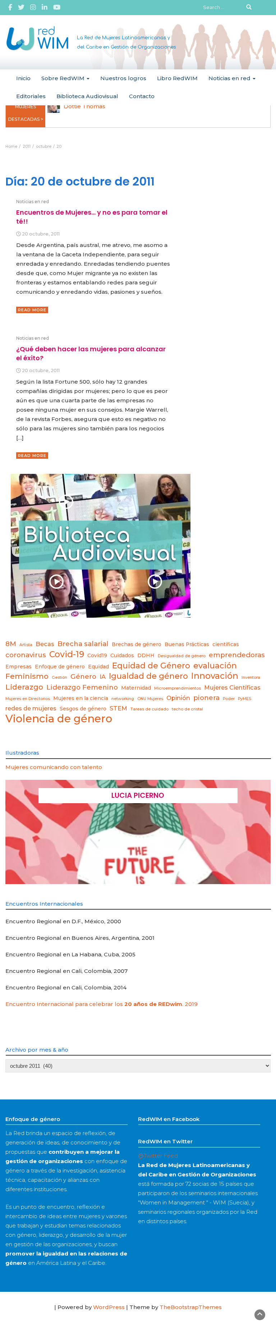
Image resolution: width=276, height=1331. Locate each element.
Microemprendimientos (177, 688)
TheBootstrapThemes (191, 1307)
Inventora (251, 677)
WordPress (109, 1307)
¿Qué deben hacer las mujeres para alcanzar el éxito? (91, 353)
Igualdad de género (148, 676)
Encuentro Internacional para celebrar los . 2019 (101, 1004)
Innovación (214, 676)
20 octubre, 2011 (41, 234)
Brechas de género (136, 644)
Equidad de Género (151, 665)
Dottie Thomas (84, 106)
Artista (25, 644)
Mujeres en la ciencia (80, 698)
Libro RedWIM (177, 78)
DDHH (146, 655)
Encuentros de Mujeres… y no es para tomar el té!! (91, 216)
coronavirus (25, 655)
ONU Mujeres (150, 698)
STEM (118, 708)
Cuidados (122, 655)
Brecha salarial (83, 644)
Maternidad (136, 688)
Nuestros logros (123, 78)
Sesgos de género (83, 709)
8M (10, 644)
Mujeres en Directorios (27, 698)
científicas (225, 644)
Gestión (59, 677)
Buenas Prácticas (187, 644)
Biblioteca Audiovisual (87, 96)
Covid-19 (66, 654)
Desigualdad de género (182, 656)
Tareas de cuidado (149, 709)
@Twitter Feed (158, 1155)
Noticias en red (230, 78)
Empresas (18, 666)
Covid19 (97, 655)
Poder (229, 698)
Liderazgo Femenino (82, 687)
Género (83, 676)
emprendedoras (237, 655)
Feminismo (27, 676)
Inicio (23, 78)
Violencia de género (58, 718)
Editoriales (31, 96)
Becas (45, 644)
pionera (206, 698)
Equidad (98, 666)
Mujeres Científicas (232, 687)
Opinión (178, 697)
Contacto (142, 96)
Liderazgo (24, 686)
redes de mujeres (30, 708)
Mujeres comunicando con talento (53, 767)
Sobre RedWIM (63, 78)
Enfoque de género (60, 666)
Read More (32, 309)
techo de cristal (187, 709)
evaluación (215, 665)
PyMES (244, 698)
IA (103, 676)
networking (122, 698)
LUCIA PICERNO (137, 795)
